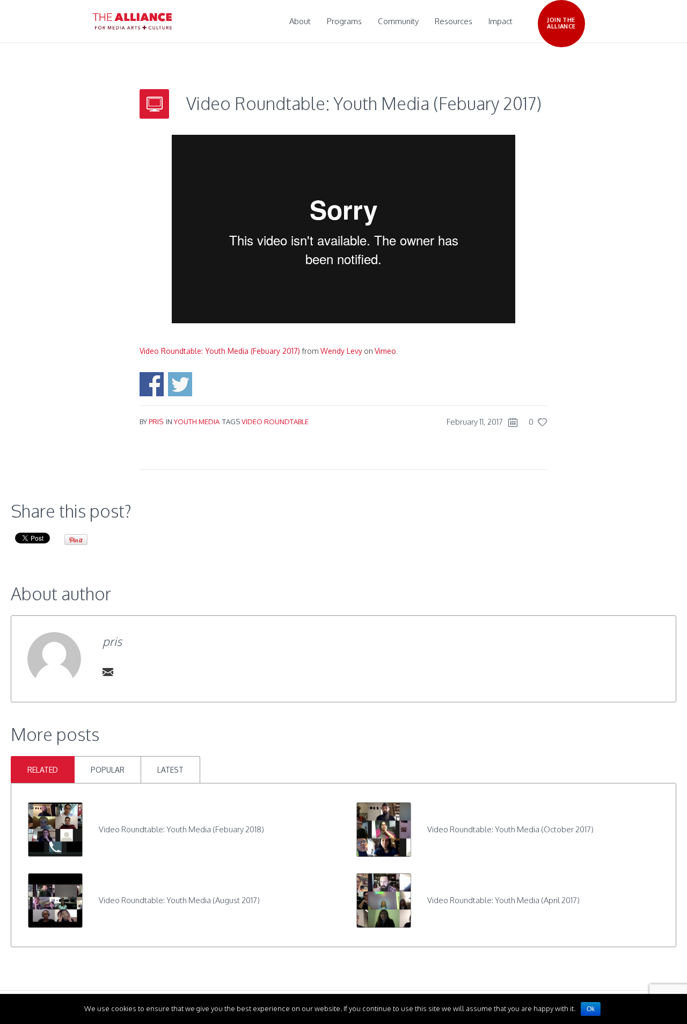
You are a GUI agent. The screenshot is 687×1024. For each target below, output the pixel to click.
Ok (591, 1009)
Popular (108, 769)
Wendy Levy (341, 350)
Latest (170, 769)
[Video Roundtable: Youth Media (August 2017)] (55, 899)
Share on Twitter (180, 384)
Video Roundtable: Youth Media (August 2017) (179, 900)
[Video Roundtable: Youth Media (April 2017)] (384, 899)
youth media (197, 421)
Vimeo (385, 350)
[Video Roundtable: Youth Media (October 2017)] (384, 828)
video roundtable (275, 421)
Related (42, 769)
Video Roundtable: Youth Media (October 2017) (510, 829)
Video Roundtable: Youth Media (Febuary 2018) (181, 829)
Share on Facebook (152, 384)
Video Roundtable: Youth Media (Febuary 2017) (220, 350)
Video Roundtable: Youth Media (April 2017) (503, 900)
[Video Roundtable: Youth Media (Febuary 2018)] (55, 828)
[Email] (108, 671)
